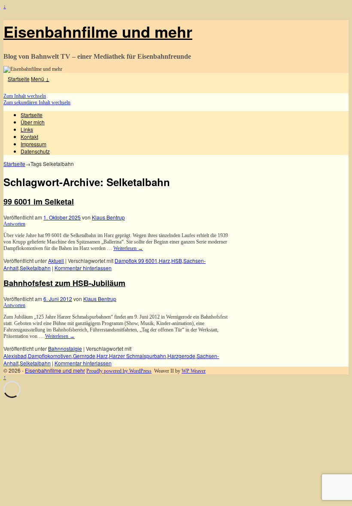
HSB (176, 260)
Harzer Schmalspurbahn (137, 355)
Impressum (33, 144)
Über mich (33, 122)
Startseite (19, 78)
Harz (164, 260)
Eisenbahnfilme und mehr (97, 31)
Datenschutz (35, 151)
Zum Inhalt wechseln (24, 96)
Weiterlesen (128, 248)
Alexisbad (15, 355)
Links (27, 129)
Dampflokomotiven (50, 355)
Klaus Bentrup (108, 217)
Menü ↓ (40, 78)
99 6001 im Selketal (38, 201)
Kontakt (29, 136)
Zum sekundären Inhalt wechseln (36, 102)
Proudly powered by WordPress (119, 371)
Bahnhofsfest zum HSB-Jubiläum (64, 283)
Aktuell (56, 260)
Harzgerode (181, 355)
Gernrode (84, 355)
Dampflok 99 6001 (136, 260)
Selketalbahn (35, 267)
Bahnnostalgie (65, 348)
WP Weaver (194, 371)
